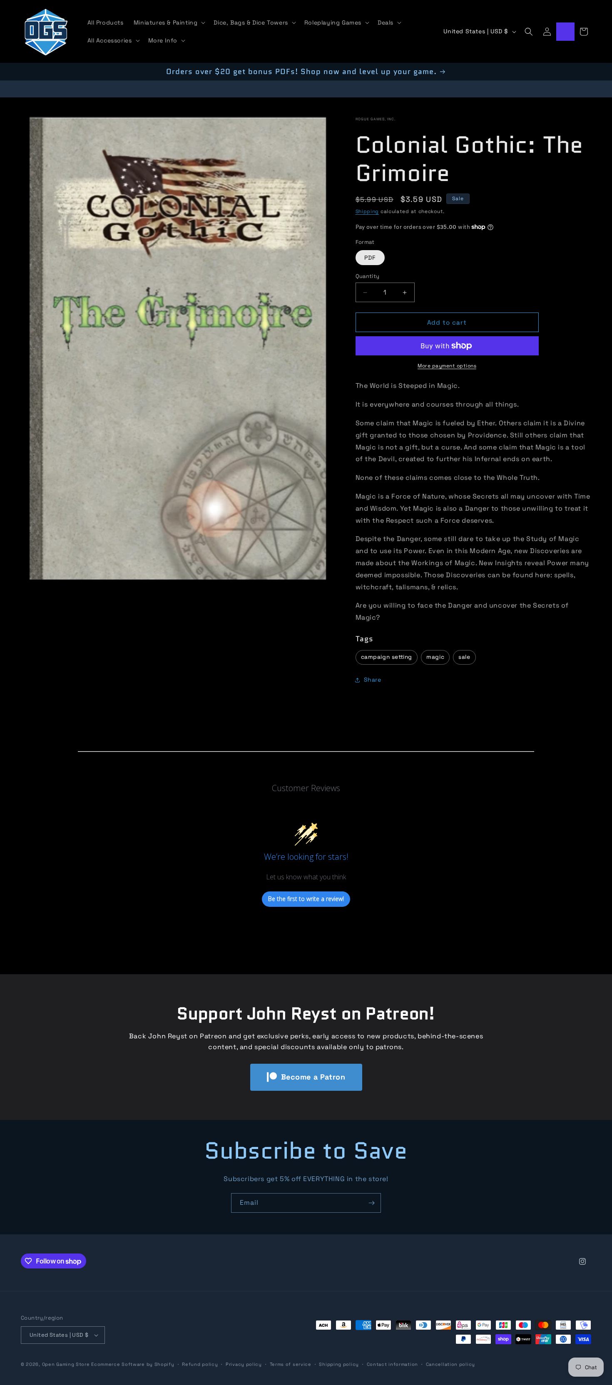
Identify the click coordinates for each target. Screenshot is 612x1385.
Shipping (367, 211)
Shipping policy (339, 1364)
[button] (169, 22)
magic (435, 656)
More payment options (447, 365)
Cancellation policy (450, 1364)
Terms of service (290, 1364)
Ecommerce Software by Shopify (132, 1364)
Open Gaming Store (66, 1364)
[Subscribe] (371, 1203)
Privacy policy (244, 1364)
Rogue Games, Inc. (376, 119)
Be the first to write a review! (306, 899)
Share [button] (372, 679)
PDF (370, 257)
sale (464, 656)
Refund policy (200, 1364)
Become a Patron (313, 1077)
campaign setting (387, 656)
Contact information (392, 1364)
